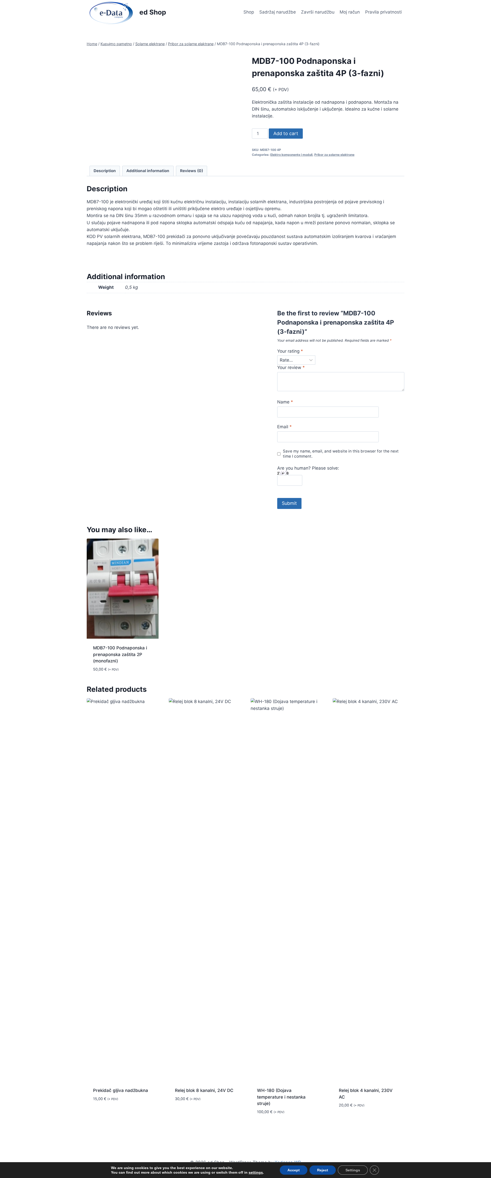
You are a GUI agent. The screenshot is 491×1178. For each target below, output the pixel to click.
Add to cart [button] (106, 1114)
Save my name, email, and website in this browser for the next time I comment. (341, 454)
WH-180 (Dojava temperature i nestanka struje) (281, 1097)
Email (284, 426)
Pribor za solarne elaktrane (334, 155)
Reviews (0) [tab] (191, 170)
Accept (293, 1170)
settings (256, 1172)
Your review (291, 367)
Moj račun (350, 12)
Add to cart (285, 133)
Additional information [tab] (147, 170)
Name (285, 401)
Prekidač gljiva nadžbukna (120, 1090)
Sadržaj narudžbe (277, 12)
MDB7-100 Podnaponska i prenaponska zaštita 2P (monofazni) (120, 654)
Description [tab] (105, 170)
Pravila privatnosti (383, 12)
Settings (352, 1170)
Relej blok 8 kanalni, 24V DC (204, 1090)
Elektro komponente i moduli (291, 155)
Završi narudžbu (317, 12)
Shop (248, 12)
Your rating (290, 351)
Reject (322, 1170)
